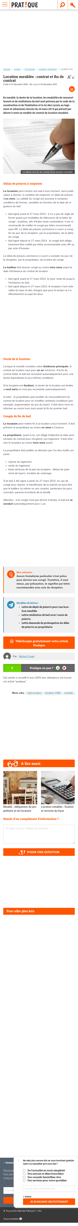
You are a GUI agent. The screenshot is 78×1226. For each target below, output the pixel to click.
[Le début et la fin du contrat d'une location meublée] (39, 146)
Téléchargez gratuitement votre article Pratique (41, 643)
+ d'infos (27, 1196)
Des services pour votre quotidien (47, 1180)
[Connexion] (73, 4)
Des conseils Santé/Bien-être (44, 1177)
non (64, 668)
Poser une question (43, 852)
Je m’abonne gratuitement (49, 1201)
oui (58, 668)
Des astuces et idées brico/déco (46, 1173)
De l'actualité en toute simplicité (46, 1170)
